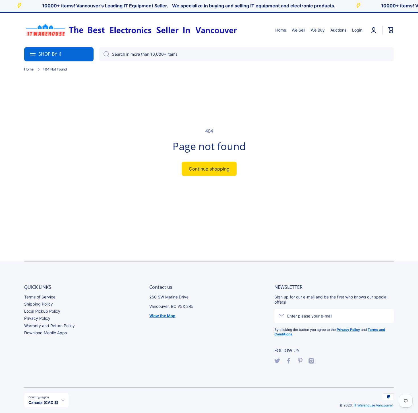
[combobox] (246, 54)
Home (29, 69)
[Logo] (130, 30)
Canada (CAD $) (43, 402)
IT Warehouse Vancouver (373, 405)
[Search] (104, 54)
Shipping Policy (38, 304)
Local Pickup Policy (42, 311)
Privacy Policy (37, 318)
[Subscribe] (387, 316)
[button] (391, 30)
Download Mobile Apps (45, 332)
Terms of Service (39, 296)
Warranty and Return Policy (49, 325)
